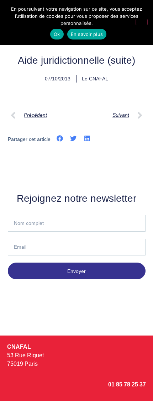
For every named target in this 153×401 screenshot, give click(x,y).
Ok (57, 34)
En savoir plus (87, 34)
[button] (60, 138)
